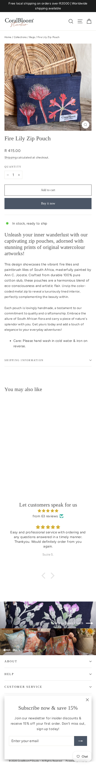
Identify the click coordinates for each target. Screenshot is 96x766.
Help (9, 674)
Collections (20, 37)
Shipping (10, 157)
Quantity (12, 166)
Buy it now (48, 203)
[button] (45, 575)
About (10, 661)
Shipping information (24, 360)
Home (7, 37)
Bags (32, 37)
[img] (48, 510)
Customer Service (23, 686)
